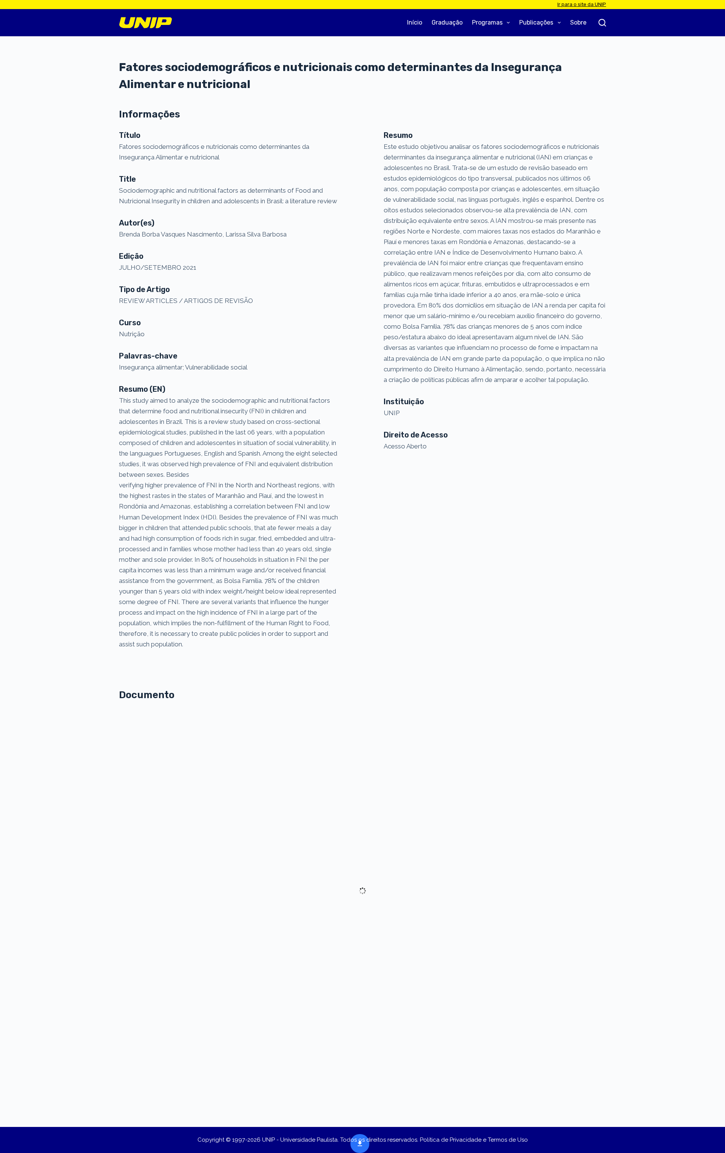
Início (414, 22)
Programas (487, 22)
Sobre (578, 22)
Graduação (447, 22)
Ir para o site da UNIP (581, 4)
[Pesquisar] (602, 22)
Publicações (536, 22)
